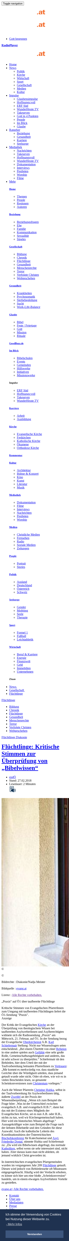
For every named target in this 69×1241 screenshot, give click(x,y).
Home (13, 64)
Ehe (19, 225)
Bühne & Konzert (28, 473)
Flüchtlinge (23, 261)
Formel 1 (22, 632)
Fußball (21, 636)
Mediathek (15, 147)
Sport (20, 81)
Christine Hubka (44, 1089)
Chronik (22, 257)
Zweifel (16, 1096)
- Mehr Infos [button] (14, 1224)
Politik (21, 71)
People (21, 119)
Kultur (21, 92)
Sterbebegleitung (27, 300)
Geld (20, 664)
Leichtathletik (25, 639)
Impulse (14, 95)
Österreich (23, 588)
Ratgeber (14, 130)
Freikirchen (24, 437)
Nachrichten (24, 150)
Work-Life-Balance (28, 307)
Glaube (21, 126)
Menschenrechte (27, 268)
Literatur (22, 484)
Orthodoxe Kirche (28, 447)
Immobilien (24, 668)
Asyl (55, 1138)
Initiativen (23, 371)
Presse (13, 1206)
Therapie (22, 617)
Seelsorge (23, 143)
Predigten (22, 171)
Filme (20, 178)
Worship (22, 174)
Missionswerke (26, 375)
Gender (21, 607)
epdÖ (12, 777)
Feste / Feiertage (27, 325)
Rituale (21, 335)
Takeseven (23, 112)
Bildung (22, 254)
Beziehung (23, 133)
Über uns (14, 1199)
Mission (21, 332)
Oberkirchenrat (32, 1042)
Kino (20, 477)
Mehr (12, 181)
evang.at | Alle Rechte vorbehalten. (23, 1189)
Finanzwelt (23, 661)
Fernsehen (23, 538)
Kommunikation (27, 232)
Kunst (20, 480)
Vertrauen (60, 1066)
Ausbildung (24, 419)
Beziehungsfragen (28, 222)
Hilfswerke (23, 368)
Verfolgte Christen (28, 274)
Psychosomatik (26, 296)
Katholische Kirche (28, 441)
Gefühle (40, 1052)
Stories (21, 567)
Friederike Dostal (12, 1141)
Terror (20, 271)
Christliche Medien (28, 534)
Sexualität (23, 235)
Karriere (22, 140)
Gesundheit (24, 136)
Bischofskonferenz (13, 1138)
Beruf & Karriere (27, 654)
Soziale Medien (26, 545)
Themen (22, 196)
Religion (61, 1049)
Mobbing (22, 610)
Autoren (22, 206)
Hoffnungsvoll (25, 157)
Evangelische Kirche (29, 434)
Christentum (40, 1083)
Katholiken (8, 1148)
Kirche (21, 74)
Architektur (24, 470)
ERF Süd (22, 105)
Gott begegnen (18, 38)
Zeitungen (23, 548)
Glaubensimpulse (27, 98)
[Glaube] (25, 58)
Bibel (20, 322)
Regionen (23, 203)
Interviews (23, 167)
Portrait (21, 563)
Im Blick (22, 123)
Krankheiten (24, 293)
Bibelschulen (25, 358)
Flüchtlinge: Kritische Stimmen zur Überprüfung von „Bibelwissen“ (30, 757)
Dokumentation (26, 164)
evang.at (21, 988)
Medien (21, 88)
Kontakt (14, 1195)
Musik (21, 487)
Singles (21, 239)
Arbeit (21, 415)
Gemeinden (24, 365)
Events (21, 361)
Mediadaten (16, 1202)
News (12, 67)
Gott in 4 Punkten (27, 116)
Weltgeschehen (26, 278)
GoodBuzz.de (16, 343)
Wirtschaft (23, 78)
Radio (20, 541)
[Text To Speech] (12, 789)
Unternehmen (25, 671)
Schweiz (22, 592)
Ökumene (23, 444)
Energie (21, 657)
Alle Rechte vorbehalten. (27, 995)
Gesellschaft (24, 85)
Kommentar (15, 455)
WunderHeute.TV (28, 109)
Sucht (20, 303)
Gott (19, 329)
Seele (20, 614)
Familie (21, 228)
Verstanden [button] (34, 1234)
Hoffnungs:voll (26, 102)
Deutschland (24, 585)
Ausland (22, 581)
